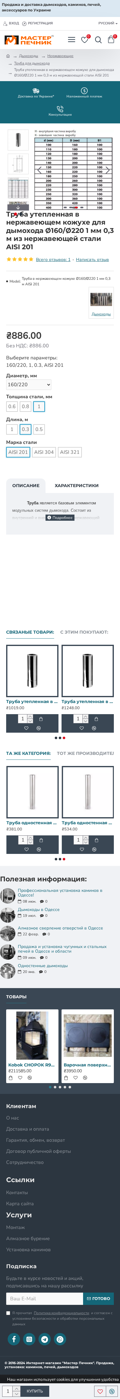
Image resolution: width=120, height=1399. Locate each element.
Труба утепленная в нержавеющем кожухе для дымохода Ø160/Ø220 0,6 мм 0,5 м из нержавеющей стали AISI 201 (32, 701)
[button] (39, 170)
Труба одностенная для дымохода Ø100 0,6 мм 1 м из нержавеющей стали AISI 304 (88, 823)
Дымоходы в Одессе (39, 909)
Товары (16, 997)
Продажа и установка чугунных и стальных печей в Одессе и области (62, 949)
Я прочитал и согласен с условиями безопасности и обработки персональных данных (62, 1318)
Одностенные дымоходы (43, 965)
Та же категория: (28, 753)
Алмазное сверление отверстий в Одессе (60, 928)
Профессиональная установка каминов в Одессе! (60, 893)
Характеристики (77, 485)
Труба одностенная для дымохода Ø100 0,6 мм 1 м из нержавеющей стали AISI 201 (32, 823)
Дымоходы (28, 55)
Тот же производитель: (88, 753)
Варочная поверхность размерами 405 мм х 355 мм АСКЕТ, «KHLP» (88, 1065)
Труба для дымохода (32, 63)
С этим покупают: (84, 632)
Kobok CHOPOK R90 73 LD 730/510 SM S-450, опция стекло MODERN (32, 1065)
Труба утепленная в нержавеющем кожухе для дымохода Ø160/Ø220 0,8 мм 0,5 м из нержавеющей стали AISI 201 (88, 701)
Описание (25, 485)
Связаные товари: (30, 632)
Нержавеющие (60, 55)
